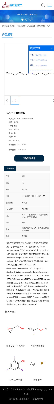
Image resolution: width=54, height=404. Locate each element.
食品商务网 (38, 399)
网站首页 (21, 26)
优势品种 (41, 26)
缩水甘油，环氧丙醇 (15, 346)
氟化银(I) (37, 380)
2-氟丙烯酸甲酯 (37, 346)
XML (26, 394)
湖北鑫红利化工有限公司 (13, 389)
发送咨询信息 (29, 158)
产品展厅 (31, 26)
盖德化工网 (24, 399)
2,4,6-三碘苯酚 (15, 380)
